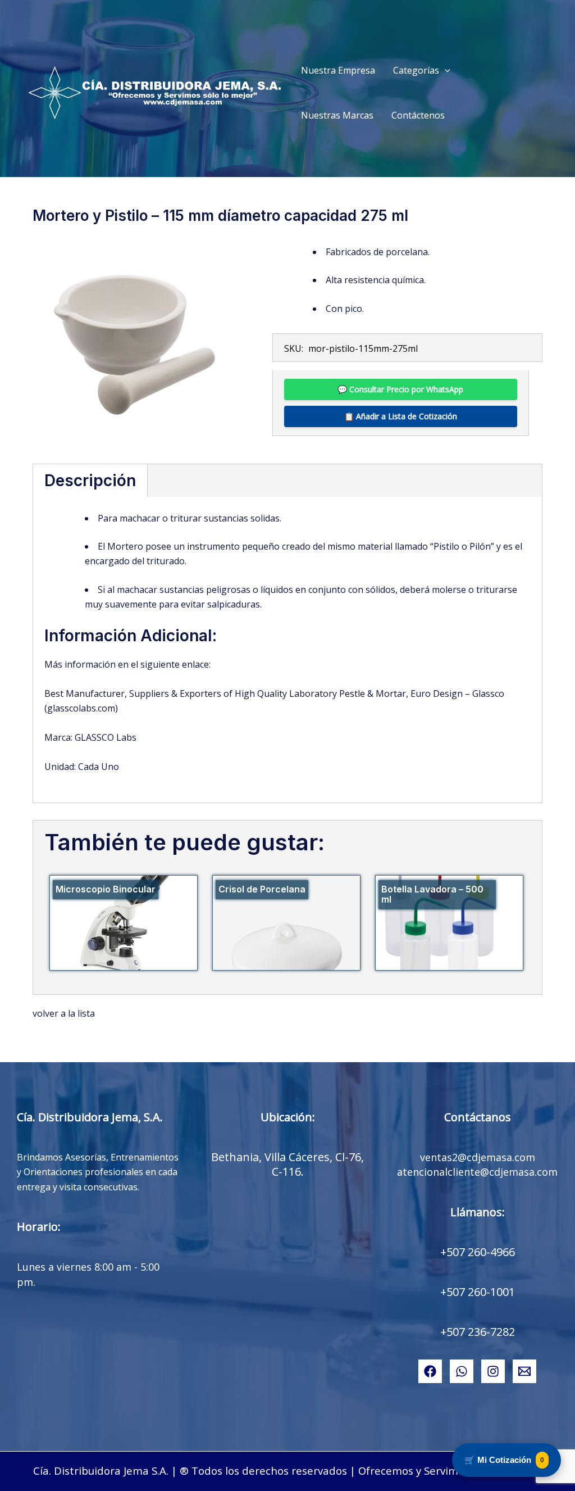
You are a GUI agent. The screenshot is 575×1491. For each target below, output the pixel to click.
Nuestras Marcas (337, 115)
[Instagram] (493, 1371)
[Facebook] (430, 1371)
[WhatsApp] (461, 1371)
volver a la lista (64, 1013)
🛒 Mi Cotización (504, 1460)
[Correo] (524, 1371)
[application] (444, 70)
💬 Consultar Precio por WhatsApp (400, 389)
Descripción (90, 480)
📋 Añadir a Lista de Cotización (400, 416)
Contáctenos (418, 115)
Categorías (416, 70)
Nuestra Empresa (338, 70)
